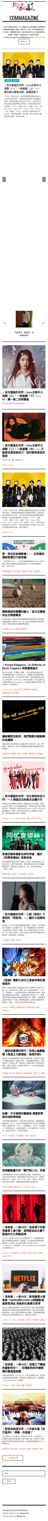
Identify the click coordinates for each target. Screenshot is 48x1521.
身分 (41, 1449)
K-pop (18, 818)
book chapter (7, 689)
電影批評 (24, 874)
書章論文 (35, 689)
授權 (30, 571)
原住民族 (17, 571)
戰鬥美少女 (18, 1187)
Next (44, 179)
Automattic (24, 1513)
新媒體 (13, 754)
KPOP (5, 465)
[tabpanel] (24, 86)
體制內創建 (7, 693)
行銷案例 (37, 571)
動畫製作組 (21, 1007)
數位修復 (14, 1449)
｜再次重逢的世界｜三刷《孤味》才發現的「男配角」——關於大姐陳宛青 (23, 918)
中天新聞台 (20, 1136)
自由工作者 (7, 1256)
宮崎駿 (10, 1187)
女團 (23, 818)
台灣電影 (6, 940)
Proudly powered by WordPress (15, 1510)
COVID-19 (6, 1253)
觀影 (23, 1385)
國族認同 (6, 1449)
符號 (33, 1187)
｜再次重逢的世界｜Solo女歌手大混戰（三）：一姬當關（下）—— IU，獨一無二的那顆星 (22, 396)
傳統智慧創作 (8, 571)
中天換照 (11, 1136)
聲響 (17, 629)
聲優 (37, 1007)
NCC (4, 1136)
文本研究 (27, 1187)
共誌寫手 (15, 81)
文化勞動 (23, 1253)
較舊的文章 (13, 1458)
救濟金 (28, 1320)
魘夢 (43, 1073)
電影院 (29, 1385)
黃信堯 (31, 874)
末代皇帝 (22, 1449)
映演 (18, 1385)
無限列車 (19, 1073)
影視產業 (15, 1253)
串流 (13, 1385)
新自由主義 (32, 1253)
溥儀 (28, 1449)
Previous (4, 179)
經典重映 (35, 1449)
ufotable (6, 1007)
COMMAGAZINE (24, 18)
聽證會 (33, 1136)
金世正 (39, 818)
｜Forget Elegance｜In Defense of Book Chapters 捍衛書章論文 (23, 666)
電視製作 (32, 754)
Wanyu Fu (21, 1516)
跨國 (42, 1320)
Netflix (14, 1320)
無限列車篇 (30, 1007)
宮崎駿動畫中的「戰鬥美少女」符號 (23, 1170)
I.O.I (12, 818)
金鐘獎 (25, 754)
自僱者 (40, 1253)
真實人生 (16, 874)
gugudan (6, 818)
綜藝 (19, 754)
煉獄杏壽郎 (28, 1073)
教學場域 (27, 689)
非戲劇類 (40, 754)
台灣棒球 (6, 629)
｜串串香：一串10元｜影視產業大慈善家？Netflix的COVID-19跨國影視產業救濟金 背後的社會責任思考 (23, 1300)
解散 (28, 818)
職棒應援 (24, 629)
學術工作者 (18, 689)
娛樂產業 (6, 754)
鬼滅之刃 (6, 1010)
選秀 (33, 818)
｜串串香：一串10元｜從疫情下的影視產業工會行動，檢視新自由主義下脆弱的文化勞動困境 (23, 1231)
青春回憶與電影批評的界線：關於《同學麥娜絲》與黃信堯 (22, 856)
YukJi (11, 465)
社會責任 (36, 1320)
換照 (27, 1136)
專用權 (24, 571)
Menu (23, 41)
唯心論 (12, 1073)
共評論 (7, 81)
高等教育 (16, 693)
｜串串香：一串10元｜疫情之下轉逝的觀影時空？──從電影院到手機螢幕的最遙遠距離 (23, 1368)
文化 (12, 629)
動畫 (4, 1187)
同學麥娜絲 (7, 874)
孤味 (12, 940)
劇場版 (13, 1007)
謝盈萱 (18, 940)
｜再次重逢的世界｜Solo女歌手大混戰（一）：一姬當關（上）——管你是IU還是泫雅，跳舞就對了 (22, 89)
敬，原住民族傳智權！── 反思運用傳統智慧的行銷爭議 (23, 555)
